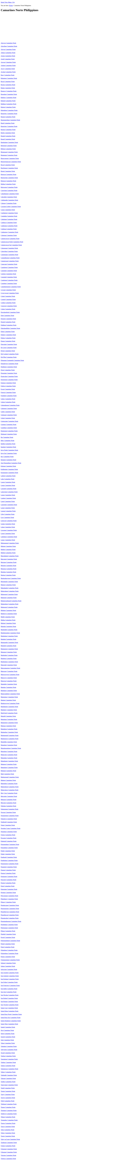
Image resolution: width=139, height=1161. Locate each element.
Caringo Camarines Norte (8, 274)
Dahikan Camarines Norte (8, 325)
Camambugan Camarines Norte (10, 258)
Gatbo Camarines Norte (8, 411)
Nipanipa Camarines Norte (9, 831)
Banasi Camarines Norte (8, 117)
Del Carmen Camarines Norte (10, 354)
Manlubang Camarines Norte (9, 706)
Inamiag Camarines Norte (8, 447)
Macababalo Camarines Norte (10, 556)
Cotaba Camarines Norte (8, 302)
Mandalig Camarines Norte (9, 684)
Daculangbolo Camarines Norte (10, 312)
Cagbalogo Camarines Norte (9, 213)
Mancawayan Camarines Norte (10, 674)
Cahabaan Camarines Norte (9, 219)
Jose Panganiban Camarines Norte (11, 463)
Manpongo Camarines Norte (9, 722)
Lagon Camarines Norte (8, 482)
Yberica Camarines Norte (8, 1158)
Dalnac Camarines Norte (8, 338)
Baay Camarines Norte (7, 75)
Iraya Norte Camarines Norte (9, 450)
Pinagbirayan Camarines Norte (10, 912)
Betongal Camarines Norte (9, 145)
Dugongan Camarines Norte (9, 379)
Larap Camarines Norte (8, 508)
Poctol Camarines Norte (8, 937)
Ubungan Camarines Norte (9, 1149)
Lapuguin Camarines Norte (9, 504)
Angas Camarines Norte (8, 56)
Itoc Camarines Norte (7, 456)
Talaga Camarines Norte (8, 1065)
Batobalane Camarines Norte (9, 142)
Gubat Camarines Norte (8, 418)
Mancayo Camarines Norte (9, 678)
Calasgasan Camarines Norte (9, 248)
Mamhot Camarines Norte (8, 639)
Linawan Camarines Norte (9, 520)
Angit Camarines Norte (8, 59)
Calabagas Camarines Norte (9, 226)
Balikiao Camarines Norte (8, 104)
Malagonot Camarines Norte (9, 594)
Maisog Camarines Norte (8, 585)
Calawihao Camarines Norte (9, 251)
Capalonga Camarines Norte (9, 267)
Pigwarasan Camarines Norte (9, 896)
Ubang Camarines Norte (8, 1146)
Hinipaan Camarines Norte (9, 434)
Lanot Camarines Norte (8, 501)
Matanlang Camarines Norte (9, 767)
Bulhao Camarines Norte (8, 184)
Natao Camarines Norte (8, 825)
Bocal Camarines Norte (8, 165)
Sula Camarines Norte (7, 1040)
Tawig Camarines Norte (8, 1097)
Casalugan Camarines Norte (9, 280)
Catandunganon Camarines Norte (11, 286)
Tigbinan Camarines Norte (9, 1104)
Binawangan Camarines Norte (10, 158)
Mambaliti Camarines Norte (9, 629)
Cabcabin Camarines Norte (9, 197)
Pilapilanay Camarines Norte (9, 899)
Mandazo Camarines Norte (9, 690)
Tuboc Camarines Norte (8, 1133)
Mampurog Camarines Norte (9, 649)
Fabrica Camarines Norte (8, 386)
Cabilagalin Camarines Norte (9, 200)
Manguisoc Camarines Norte (9, 697)
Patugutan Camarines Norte (9, 889)
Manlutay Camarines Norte (9, 710)
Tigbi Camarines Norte (7, 1101)
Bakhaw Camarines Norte (8, 97)
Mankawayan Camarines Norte (10, 703)
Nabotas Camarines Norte (8, 806)
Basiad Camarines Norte (8, 136)
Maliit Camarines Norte (8, 617)
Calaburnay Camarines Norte (9, 232)
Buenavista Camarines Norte (9, 177)
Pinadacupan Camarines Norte (10, 905)
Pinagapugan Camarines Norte (10, 908)
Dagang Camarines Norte (8, 319)
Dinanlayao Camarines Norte (9, 363)
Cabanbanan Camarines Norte (10, 194)
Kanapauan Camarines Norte (9, 472)
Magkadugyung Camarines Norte (11, 578)
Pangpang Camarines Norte (9, 876)
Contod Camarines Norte (8, 299)
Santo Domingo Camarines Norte (11, 1021)
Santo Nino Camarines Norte (9, 1024)
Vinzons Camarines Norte (8, 1155)
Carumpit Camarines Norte (9, 277)
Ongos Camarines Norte (8, 835)
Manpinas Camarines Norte (9, 719)
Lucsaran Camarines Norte (9, 530)
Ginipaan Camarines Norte (9, 415)
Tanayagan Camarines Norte (9, 1085)
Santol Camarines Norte (8, 1027)
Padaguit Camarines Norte (8, 841)
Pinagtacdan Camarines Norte (10, 918)
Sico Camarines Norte (7, 1030)
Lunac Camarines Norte (8, 540)
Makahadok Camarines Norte (9, 588)
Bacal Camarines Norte (8, 81)
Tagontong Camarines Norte (9, 1059)
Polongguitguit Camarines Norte (10, 940)
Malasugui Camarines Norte (9, 607)
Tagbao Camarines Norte (8, 1056)
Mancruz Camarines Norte (9, 681)
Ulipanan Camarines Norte (9, 1152)
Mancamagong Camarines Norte (10, 668)
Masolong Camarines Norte (9, 751)
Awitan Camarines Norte (8, 72)
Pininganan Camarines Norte (9, 928)
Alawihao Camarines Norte (9, 46)
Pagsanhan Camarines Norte (9, 847)
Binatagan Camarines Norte (9, 155)
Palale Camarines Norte (8, 851)
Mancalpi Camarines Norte (9, 665)
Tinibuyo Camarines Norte (9, 1114)
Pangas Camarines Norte (8, 873)
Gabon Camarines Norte (8, 402)
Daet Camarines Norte (7, 315)
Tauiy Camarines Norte (8, 1094)
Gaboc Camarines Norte (8, 399)
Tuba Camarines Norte (7, 1130)
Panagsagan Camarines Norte (9, 863)
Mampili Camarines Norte (8, 645)
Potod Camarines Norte (8, 944)
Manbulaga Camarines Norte (9, 662)
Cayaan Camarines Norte (8, 290)
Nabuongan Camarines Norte (9, 809)
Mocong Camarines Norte (8, 803)
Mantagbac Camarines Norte (9, 732)
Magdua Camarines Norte (8, 572)
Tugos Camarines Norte (8, 1136)
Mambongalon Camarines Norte (10, 633)
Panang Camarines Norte (8, 870)
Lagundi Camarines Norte (8, 488)
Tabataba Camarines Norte (9, 1046)
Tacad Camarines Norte (8, 1053)
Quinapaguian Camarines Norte (10, 960)
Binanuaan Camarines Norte (9, 152)
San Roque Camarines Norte (9, 1001)
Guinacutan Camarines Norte (9, 421)
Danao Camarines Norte (8, 341)
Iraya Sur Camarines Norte (9, 453)
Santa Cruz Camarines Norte (9, 1008)
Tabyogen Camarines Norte (9, 1049)
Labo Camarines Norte (7, 479)
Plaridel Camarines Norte (8, 934)
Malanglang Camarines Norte (9, 604)
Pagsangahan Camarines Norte (10, 844)
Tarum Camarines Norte (8, 1091)
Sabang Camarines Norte (8, 963)
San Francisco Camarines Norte (10, 985)
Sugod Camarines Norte (8, 1037)
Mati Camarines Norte (7, 774)
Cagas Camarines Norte (8, 210)
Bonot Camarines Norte (8, 171)
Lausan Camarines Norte (8, 511)
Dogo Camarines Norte (8, 370)
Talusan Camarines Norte (8, 1078)
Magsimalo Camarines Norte (9, 581)
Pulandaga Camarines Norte (9, 950)
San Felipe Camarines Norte (9, 982)
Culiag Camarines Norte (8, 309)
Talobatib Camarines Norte (9, 1075)
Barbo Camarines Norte (8, 133)
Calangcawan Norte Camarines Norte (12, 242)
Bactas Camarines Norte (8, 85)
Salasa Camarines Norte (8, 966)
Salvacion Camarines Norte (9, 969)
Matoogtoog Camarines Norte (10, 787)
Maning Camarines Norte (8, 700)
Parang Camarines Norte (8, 883)
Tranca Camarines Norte (8, 1123)
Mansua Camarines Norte (8, 726)
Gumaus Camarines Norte (8, 424)
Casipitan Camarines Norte (9, 283)
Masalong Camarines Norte (9, 745)
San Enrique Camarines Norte (10, 979)
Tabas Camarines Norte (8, 1043)
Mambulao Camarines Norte (9, 636)
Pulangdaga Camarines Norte (9, 953)
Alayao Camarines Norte (8, 49)
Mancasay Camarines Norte (9, 671)
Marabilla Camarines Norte (9, 742)
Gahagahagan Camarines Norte (10, 405)
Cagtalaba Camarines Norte (9, 216)
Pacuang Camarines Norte (8, 838)
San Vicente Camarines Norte (9, 1005)
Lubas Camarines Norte (8, 527)
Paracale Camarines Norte (8, 880)
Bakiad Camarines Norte (8, 101)
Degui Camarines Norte (8, 351)
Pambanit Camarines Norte (9, 857)
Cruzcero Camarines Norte (9, 306)
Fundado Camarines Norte (9, 395)
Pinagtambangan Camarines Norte (11, 921)
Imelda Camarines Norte (8, 444)
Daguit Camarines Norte (8, 322)
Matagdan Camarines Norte (9, 758)
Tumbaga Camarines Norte (9, 1142)
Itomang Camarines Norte (8, 460)
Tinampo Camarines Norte (9, 1110)
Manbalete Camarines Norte (9, 655)
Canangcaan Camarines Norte (10, 261)
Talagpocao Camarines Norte (9, 1069)
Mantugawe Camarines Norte (9, 738)
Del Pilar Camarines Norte (9, 357)
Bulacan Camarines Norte (8, 181)
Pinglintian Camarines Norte (9, 924)
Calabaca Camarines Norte (9, 222)
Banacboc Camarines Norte (9, 113)
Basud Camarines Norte (8, 139)
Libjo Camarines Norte (7, 514)
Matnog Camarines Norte (8, 780)
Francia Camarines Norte (8, 392)
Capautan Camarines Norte (9, 270)
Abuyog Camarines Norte (8, 43)
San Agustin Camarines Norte (10, 972)
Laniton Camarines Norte (8, 498)
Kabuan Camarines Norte (8, 466)
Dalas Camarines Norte (8, 331)
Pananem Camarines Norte (9, 867)
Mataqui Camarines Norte (8, 771)
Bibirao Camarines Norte (8, 149)
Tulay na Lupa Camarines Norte (10, 1139)
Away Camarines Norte (8, 68)
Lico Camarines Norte (7, 517)
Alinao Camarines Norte (8, 52)
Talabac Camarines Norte (8, 1062)
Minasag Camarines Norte (8, 799)
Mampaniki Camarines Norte (9, 642)
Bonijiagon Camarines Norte (9, 168)
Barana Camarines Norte (8, 129)
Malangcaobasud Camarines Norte (11, 601)
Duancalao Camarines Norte (9, 376)
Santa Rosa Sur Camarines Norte (10, 1017)
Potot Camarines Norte (7, 947)
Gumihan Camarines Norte (9, 428)
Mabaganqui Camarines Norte (10, 543)
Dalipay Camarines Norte (8, 335)
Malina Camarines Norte (8, 620)
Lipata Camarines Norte (8, 524)
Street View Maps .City (8, 2)
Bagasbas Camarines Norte (9, 94)
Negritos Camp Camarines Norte (10, 828)
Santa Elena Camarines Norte (9, 1011)
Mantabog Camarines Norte (9, 729)
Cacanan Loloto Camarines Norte (11, 206)
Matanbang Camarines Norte (9, 761)
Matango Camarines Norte (9, 764)
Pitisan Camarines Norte (8, 931)
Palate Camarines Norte (8, 854)
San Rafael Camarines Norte (9, 998)
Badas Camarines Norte (8, 88)
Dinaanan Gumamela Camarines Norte (12, 360)
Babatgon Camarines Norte (9, 78)
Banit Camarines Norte (7, 123)
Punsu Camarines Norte (8, 956)
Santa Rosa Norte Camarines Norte (11, 1014)
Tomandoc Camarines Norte (9, 1120)
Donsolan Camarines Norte (9, 373)
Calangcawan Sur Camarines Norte (11, 245)
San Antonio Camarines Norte (10, 976)
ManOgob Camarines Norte (9, 713)
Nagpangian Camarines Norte (10, 815)
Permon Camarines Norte (8, 892)
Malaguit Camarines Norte (9, 597)
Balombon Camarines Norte (9, 110)
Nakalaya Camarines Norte (9, 819)
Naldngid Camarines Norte (9, 822)
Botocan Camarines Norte (8, 174)
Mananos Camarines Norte (9, 652)
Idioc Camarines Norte (7, 440)
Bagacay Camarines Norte (8, 91)
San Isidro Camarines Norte (9, 988)
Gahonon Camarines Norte (9, 408)
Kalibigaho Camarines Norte (9, 469)
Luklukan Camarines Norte (9, 537)
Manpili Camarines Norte (8, 716)
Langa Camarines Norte (8, 495)
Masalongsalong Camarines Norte (11, 748)
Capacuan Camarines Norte (9, 264)
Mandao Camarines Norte (8, 687)
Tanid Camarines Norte (8, 1088)
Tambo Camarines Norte (8, 1081)
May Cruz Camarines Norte (9, 793)
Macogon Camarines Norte (9, 559)
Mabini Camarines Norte (8, 553)
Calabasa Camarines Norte (9, 229)
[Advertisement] (46, 27)
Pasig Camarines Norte (7, 886)
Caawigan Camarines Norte (9, 190)
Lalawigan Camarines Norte (9, 492)
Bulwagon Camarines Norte (9, 187)
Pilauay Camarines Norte (8, 902)
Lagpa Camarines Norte (8, 485)
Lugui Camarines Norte (8, 533)
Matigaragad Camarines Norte (10, 777)
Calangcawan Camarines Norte (10, 238)
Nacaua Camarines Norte (8, 812)
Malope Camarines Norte (8, 623)
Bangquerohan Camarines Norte (10, 120)
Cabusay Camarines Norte (8, 203)
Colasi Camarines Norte (8, 296)
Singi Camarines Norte (7, 1033)
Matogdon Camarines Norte (9, 783)
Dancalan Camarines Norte (9, 344)
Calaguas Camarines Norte (9, 235)
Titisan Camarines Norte (8, 1117)
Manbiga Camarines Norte (9, 658)
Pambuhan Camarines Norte (9, 860)
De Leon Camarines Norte (9, 347)
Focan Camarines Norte (8, 389)
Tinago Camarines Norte (8, 1107)
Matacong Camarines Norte (9, 754)
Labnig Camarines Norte (8, 476)
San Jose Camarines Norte (8, 992)
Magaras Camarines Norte (8, 569)
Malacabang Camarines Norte (10, 591)
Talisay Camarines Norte (8, 1072)
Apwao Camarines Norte (8, 62)
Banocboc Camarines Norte (9, 126)
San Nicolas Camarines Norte (9, 995)
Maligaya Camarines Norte (9, 613)
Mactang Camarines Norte (8, 562)
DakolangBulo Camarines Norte (10, 328)
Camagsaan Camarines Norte (9, 254)
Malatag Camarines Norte (8, 610)
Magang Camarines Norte (8, 565)
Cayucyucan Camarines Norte (10, 293)
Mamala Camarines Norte (8, 626)
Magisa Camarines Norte (8, 575)
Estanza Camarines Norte (8, 383)
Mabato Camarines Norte (8, 546)
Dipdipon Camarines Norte (9, 367)
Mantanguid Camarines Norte (9, 735)
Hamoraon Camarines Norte (9, 431)
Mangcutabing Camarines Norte (10, 694)
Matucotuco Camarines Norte (9, 790)
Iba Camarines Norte (7, 437)
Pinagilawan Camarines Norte (10, 915)
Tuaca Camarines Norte (8, 1126)
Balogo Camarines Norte (8, 107)
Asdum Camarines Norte (8, 65)
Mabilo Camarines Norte (8, 549)
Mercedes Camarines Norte (9, 796)
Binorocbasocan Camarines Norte (11, 161)
